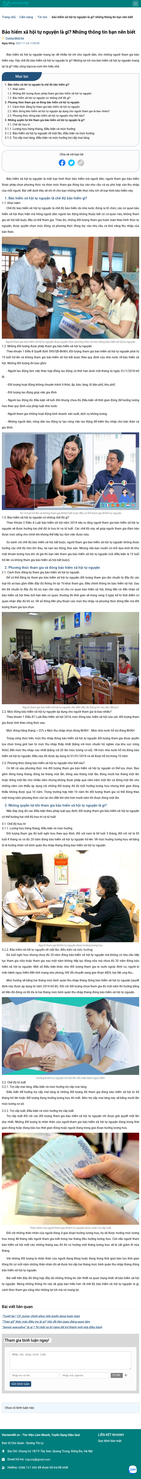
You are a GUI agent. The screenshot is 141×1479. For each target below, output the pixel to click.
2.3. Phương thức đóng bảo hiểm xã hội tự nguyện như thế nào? (46, 115)
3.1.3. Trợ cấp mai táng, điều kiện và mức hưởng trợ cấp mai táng (47, 138)
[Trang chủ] (15, 3)
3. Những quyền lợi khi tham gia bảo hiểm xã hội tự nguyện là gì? (45, 120)
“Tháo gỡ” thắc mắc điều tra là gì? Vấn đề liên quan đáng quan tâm (46, 1321)
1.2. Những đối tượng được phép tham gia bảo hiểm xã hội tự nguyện (49, 93)
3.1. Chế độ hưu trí (19, 124)
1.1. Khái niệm (17, 89)
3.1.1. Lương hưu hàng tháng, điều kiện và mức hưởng (40, 129)
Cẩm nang (26, 17)
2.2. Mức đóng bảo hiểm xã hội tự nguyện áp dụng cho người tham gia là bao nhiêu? (59, 111)
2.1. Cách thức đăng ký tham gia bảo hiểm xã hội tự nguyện (44, 106)
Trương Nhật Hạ (14, 38)
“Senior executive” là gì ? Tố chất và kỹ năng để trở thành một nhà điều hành (52, 1327)
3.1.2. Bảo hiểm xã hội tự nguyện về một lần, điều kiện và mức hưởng (49, 133)
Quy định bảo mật (109, 1441)
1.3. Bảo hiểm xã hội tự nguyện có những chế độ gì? (39, 98)
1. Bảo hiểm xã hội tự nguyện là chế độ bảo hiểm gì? (37, 84)
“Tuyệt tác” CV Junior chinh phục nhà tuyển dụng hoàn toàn (41, 1316)
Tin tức (42, 17)
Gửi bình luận (20, 1384)
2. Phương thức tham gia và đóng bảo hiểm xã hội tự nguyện (42, 102)
